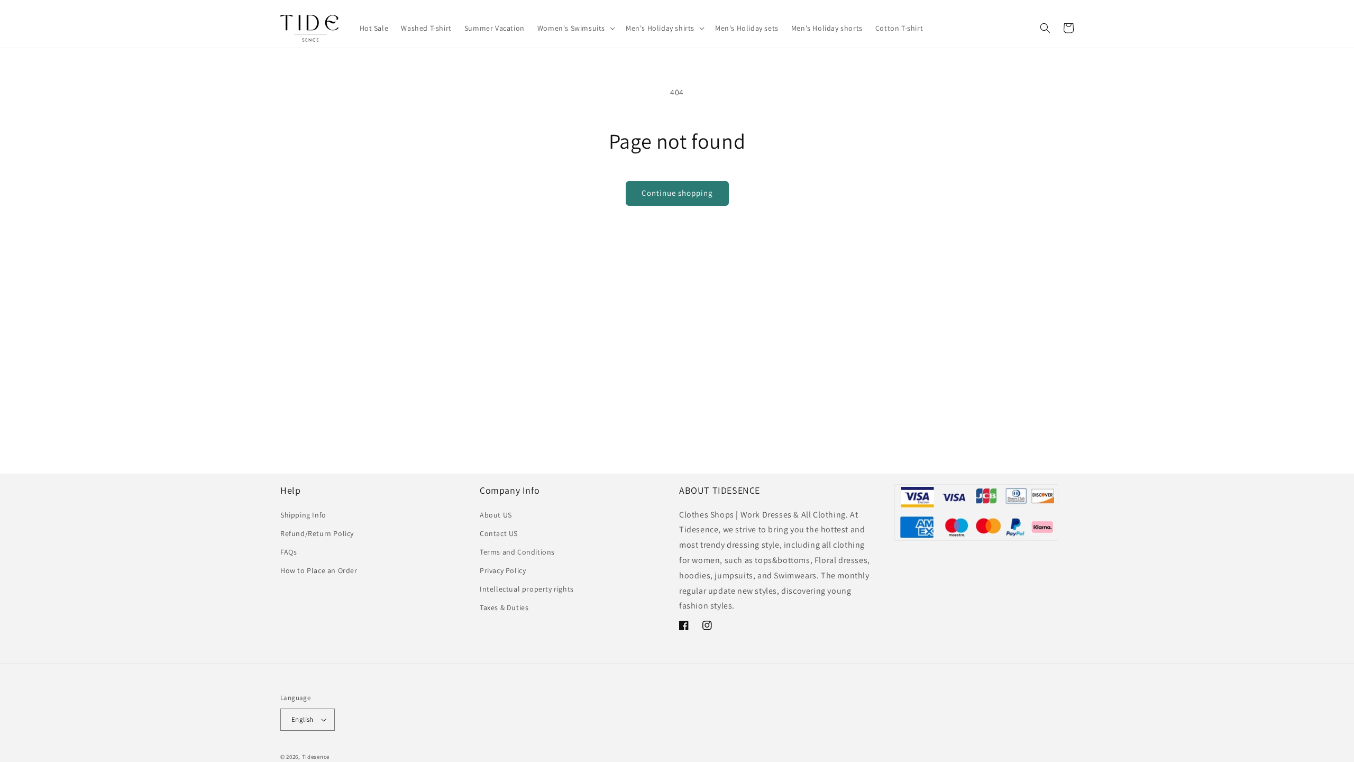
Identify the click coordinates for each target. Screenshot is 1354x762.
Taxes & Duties (504, 607)
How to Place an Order (319, 570)
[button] (575, 28)
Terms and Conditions (517, 552)
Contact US (499, 533)
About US (496, 515)
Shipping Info (303, 515)
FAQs (288, 552)
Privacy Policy (503, 570)
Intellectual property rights (527, 589)
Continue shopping (677, 193)
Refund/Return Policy (317, 533)
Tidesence (316, 756)
